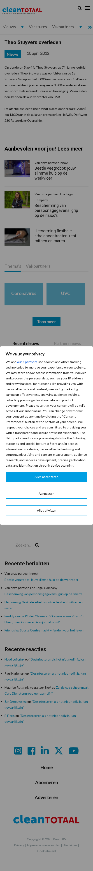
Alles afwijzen (46, 510)
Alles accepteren (46, 477)
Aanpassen (46, 493)
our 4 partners (27, 362)
